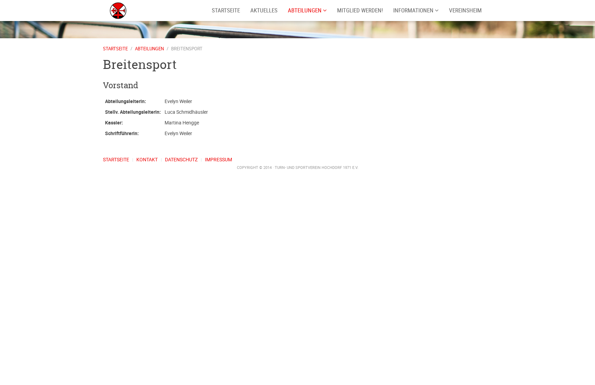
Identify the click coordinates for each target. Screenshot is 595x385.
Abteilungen (305, 10)
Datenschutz (181, 159)
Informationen (414, 10)
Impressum (218, 159)
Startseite (115, 48)
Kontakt (147, 159)
